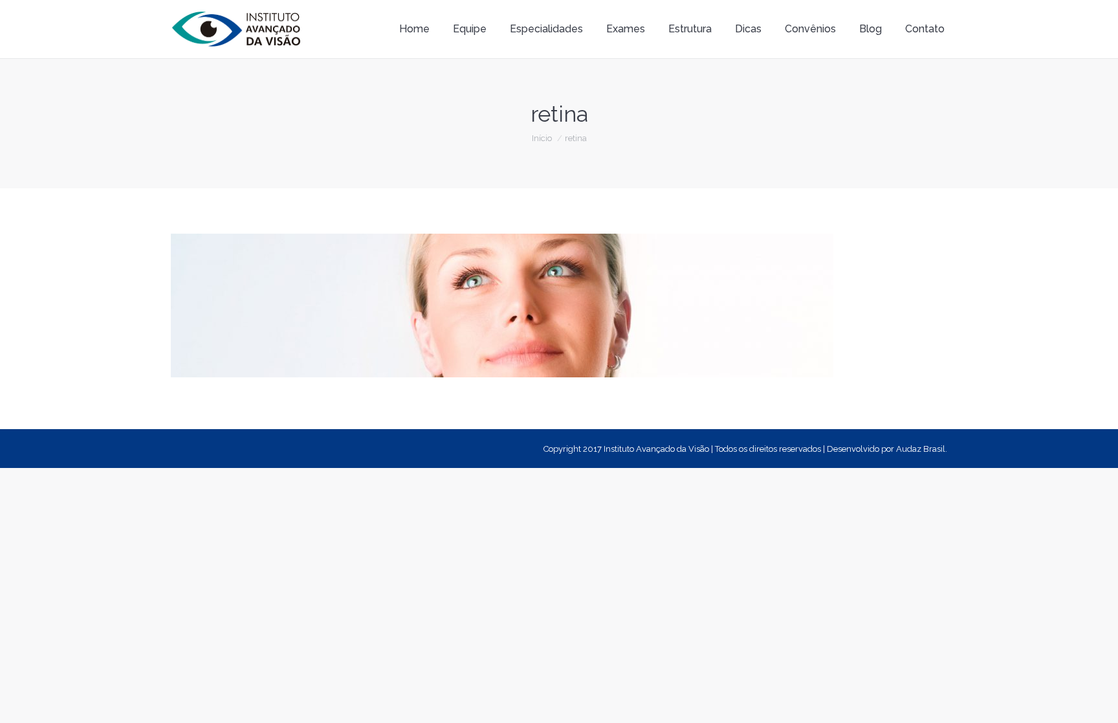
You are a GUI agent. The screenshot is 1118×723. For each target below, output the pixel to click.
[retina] (559, 305)
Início (542, 138)
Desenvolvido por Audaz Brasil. (887, 449)
